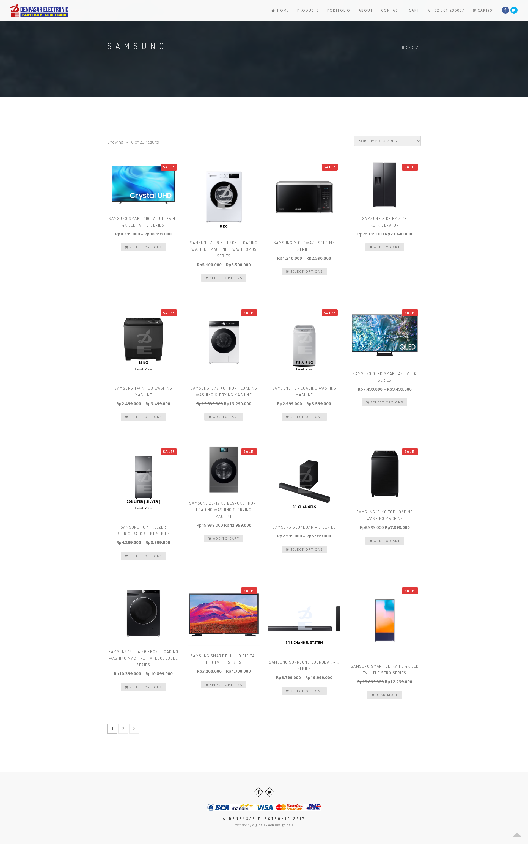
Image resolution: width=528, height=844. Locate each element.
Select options (145, 247)
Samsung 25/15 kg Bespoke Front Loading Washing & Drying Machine (223, 510)
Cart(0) (485, 10)
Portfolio (338, 10)
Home (282, 10)
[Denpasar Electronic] (26, 10)
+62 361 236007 (447, 10)
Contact (391, 10)
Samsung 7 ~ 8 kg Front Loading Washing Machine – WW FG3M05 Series (223, 249)
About (366, 10)
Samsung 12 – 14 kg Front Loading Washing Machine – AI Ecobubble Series (143, 658)
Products (308, 10)
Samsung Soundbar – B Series (304, 527)
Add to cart (386, 247)
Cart (414, 10)
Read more (386, 695)
